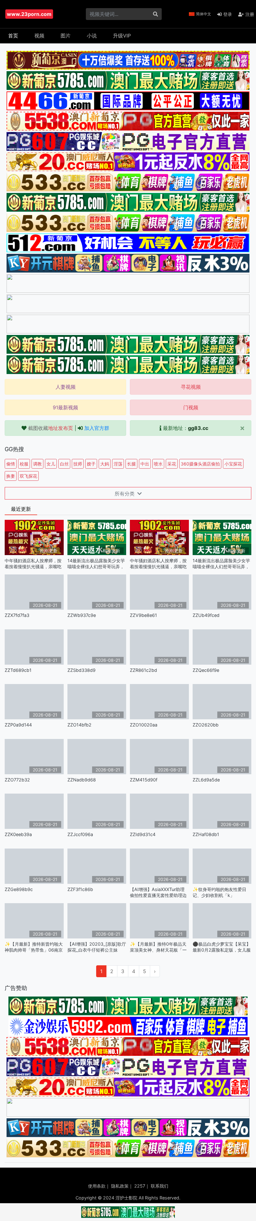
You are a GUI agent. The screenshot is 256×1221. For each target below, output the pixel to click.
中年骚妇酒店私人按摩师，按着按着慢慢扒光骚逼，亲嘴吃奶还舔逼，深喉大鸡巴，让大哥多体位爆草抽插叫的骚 (33, 563)
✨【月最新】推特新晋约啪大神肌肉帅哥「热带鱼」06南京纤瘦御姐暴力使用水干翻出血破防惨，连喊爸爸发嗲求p (34, 947)
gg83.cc (198, 428)
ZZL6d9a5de (206, 779)
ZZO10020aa (143, 724)
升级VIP (122, 35)
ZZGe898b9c (19, 889)
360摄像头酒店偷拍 (200, 463)
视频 (39, 35)
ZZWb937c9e (81, 615)
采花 (171, 463)
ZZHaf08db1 (206, 834)
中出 (144, 463)
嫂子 (91, 463)
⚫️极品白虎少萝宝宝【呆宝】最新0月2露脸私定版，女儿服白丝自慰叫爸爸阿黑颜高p (222, 947)
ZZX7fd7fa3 (17, 615)
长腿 (131, 463)
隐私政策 (120, 1186)
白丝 (64, 463)
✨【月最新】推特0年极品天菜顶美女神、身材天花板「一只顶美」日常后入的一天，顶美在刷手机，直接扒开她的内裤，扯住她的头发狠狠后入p (158, 947)
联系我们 (159, 1186)
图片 (66, 35)
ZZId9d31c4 (142, 834)
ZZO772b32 (17, 779)
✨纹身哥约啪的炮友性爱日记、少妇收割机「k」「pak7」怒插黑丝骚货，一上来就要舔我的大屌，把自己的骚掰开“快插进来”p (222, 892)
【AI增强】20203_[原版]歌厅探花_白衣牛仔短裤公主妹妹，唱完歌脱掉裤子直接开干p (96, 947)
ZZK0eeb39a (18, 834)
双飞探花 (28, 476)
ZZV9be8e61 (143, 615)
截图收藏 (50, 428)
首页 (13, 35)
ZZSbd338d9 (81, 670)
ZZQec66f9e (206, 670)
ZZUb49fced (206, 615)
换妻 (10, 476)
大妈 (104, 463)
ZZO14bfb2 (79, 724)
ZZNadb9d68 (81, 779)
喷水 (158, 463)
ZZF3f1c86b (80, 889)
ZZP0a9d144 (18, 724)
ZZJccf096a (80, 834)
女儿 (51, 463)
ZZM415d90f (143, 779)
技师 (77, 463)
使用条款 (97, 1186)
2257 (139, 1186)
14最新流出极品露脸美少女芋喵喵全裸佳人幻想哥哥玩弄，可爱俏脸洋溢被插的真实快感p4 (96, 563)
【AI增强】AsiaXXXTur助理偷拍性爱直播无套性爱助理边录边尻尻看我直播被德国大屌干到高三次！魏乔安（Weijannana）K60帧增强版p (159, 892)
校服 (24, 463)
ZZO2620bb (206, 724)
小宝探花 (233, 463)
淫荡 (118, 463)
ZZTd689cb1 (18, 670)
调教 (37, 463)
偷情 (10, 463)
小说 (92, 35)
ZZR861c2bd (143, 670)
